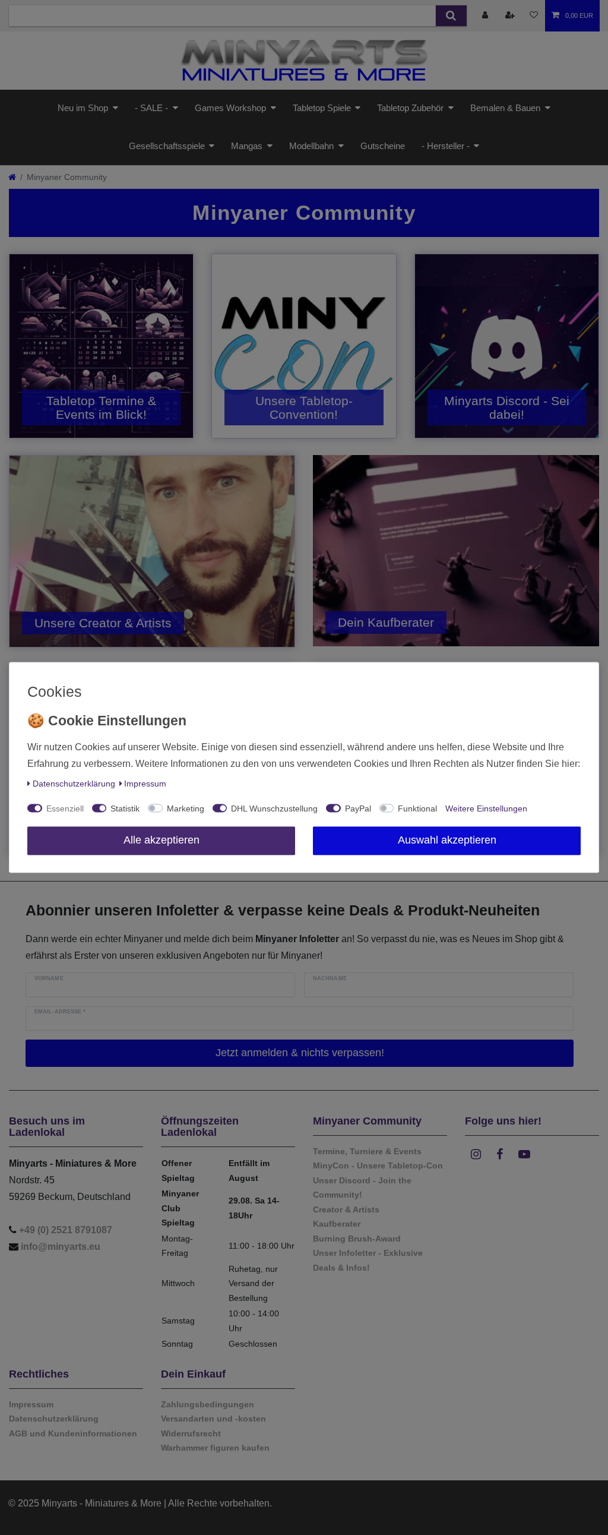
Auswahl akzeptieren (447, 841)
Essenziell (65, 809)
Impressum (145, 784)
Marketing (185, 809)
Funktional (417, 809)
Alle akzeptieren (162, 841)
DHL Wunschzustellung (274, 809)
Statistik (125, 809)
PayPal (358, 809)
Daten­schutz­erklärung (74, 784)
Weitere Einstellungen (486, 809)
